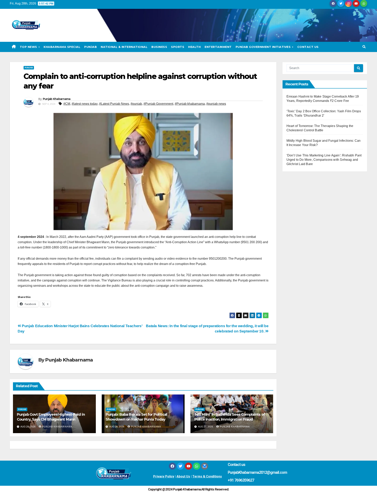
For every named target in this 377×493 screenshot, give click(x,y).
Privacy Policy (163, 476)
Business (159, 47)
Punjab (90, 47)
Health (194, 47)
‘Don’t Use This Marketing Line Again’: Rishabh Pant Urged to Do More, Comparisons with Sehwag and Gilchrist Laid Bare (324, 160)
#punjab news (216, 103)
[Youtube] (188, 466)
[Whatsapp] (196, 466)
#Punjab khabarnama (190, 103)
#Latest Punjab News (114, 103)
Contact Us (308, 47)
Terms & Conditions (207, 476)
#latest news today (85, 103)
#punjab (136, 103)
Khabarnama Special (62, 47)
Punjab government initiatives (264, 47)
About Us (183, 476)
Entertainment (218, 47)
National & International (124, 47)
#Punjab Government (158, 103)
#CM (66, 103)
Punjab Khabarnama (56, 99)
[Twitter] (180, 466)
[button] (364, 46)
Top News (29, 47)
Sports (177, 47)
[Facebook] (172, 466)
